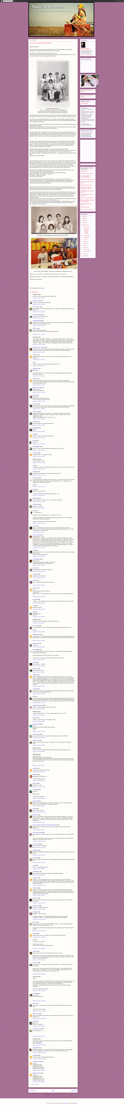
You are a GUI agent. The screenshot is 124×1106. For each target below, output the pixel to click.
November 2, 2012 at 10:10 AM (39, 919)
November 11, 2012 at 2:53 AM (39, 1000)
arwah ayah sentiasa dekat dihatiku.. (86, 231)
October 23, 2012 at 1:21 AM (39, 318)
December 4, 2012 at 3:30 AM (39, 1026)
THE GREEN (35, 789)
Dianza (34, 1003)
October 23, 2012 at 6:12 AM (39, 640)
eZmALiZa (35, 774)
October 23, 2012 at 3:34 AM (39, 571)
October (86, 228)
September (86, 235)
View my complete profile (86, 54)
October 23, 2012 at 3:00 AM (39, 556)
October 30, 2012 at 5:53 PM (39, 868)
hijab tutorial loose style (86, 185)
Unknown (35, 354)
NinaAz (34, 662)
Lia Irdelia (35, 993)
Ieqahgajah (35, 911)
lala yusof (35, 783)
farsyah (34, 440)
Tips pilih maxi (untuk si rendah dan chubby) (86, 188)
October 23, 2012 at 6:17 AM (39, 659)
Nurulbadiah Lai (86, 48)
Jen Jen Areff (36, 411)
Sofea (34, 605)
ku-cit (34, 865)
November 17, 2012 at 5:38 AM (39, 1011)
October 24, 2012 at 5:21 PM (39, 798)
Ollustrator (66, 1103)
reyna (34, 550)
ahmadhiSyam (36, 871)
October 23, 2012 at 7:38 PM (39, 771)
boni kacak (35, 599)
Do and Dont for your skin (87, 173)
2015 (84, 218)
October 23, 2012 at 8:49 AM (39, 721)
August (85, 237)
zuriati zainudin (36, 734)
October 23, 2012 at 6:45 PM (39, 751)
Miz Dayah (35, 471)
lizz (33, 465)
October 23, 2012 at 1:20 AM (39, 311)
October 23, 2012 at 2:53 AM (39, 547)
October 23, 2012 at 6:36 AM (39, 665)
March (85, 247)
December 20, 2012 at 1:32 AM (39, 1045)
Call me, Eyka (36, 625)
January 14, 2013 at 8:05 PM (39, 1081)
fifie (33, 696)
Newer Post (32, 1090)
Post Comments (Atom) (56, 1094)
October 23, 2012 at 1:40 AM (39, 376)
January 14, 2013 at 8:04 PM (39, 1070)
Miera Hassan (36, 643)
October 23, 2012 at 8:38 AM (39, 708)
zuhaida (34, 808)
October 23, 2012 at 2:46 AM (39, 523)
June (85, 241)
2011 (84, 253)
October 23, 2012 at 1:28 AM (39, 352)
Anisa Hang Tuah (36, 300)
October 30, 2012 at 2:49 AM (39, 855)
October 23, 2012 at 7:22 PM (39, 765)
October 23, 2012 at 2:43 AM (39, 507)
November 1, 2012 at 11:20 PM (39, 902)
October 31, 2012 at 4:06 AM (39, 875)
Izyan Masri (35, 850)
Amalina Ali (35, 898)
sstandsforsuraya (36, 534)
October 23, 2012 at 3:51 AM (39, 585)
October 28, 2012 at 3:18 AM (39, 829)
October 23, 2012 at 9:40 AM (39, 731)
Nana (34, 434)
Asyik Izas (35, 404)
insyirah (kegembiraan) (38, 705)
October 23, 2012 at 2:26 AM (39, 495)
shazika (34, 1021)
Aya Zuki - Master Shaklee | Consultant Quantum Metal (45, 825)
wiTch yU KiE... (36, 306)
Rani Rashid (35, 368)
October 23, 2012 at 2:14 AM (39, 468)
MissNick (35, 717)
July (85, 239)
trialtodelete (35, 1055)
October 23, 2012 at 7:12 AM (39, 686)
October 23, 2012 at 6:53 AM (39, 672)
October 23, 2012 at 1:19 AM (39, 298)
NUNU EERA (35, 427)
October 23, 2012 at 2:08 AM (39, 456)
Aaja (34, 611)
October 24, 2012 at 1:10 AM (39, 786)
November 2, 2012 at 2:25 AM (39, 909)
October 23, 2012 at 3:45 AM (39, 577)
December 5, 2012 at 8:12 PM (39, 1036)
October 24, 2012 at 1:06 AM (39, 780)
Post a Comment (34, 1084)
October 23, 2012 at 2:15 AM (39, 475)
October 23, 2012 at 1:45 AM (39, 408)
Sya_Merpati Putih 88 (37, 832)
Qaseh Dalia (35, 814)
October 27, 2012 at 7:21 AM (39, 822)
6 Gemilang (35, 452)
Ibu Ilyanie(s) (35, 801)
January (86, 251)
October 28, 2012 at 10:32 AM (39, 841)
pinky (34, 489)
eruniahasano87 (36, 843)
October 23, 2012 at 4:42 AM (39, 616)
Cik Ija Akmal (36, 504)
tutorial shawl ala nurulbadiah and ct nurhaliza (87, 200)
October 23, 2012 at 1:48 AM (39, 418)
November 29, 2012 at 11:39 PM (39, 1018)
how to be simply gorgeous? (87, 197)
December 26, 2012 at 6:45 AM (39, 1058)
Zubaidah (35, 674)
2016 (84, 216)
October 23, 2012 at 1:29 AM (39, 359)
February (86, 249)
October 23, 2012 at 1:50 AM (39, 425)
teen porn (39, 1043)
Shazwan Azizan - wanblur (38, 347)
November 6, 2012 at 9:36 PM (39, 974)
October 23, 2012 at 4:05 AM (39, 596)
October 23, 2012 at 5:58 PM (39, 745)
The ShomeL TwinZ (37, 1028)
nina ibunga (35, 574)
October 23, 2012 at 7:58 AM (39, 702)
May (85, 243)
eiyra (34, 510)
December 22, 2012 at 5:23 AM (39, 1052)
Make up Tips (84, 171)
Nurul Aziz (35, 668)
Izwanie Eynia (36, 905)
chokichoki (35, 877)
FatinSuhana (35, 498)
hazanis (34, 567)
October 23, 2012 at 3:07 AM (39, 565)
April (85, 245)
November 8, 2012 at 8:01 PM (39, 990)
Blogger (75, 1103)
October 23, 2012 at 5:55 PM (39, 737)
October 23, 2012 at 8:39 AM (39, 715)
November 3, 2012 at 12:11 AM (39, 930)
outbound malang (37, 1061)
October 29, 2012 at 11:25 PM (39, 847)
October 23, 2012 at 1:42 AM (39, 392)
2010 (84, 255)
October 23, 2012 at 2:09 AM (39, 462)
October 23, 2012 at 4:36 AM (39, 603)
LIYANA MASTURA (37, 320)
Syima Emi (35, 962)
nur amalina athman (37, 314)
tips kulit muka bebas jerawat (87, 179)
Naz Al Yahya (36, 477)
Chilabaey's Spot (36, 634)
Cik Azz (34, 922)
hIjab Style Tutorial (85, 207)
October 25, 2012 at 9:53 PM (39, 805)
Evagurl (34, 580)
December (86, 226)
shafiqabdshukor (36, 559)
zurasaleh (35, 421)
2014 (84, 220)
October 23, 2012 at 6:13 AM (39, 646)
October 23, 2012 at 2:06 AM (39, 450)
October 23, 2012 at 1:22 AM (39, 344)
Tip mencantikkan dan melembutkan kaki (86, 176)
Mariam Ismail (36, 1013)
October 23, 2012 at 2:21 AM (39, 486)
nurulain (34, 526)
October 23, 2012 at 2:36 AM (39, 501)
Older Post (74, 1090)
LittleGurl (35, 951)
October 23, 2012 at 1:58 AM (39, 437)
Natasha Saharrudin (37, 387)
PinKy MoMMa (36, 649)
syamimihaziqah (36, 724)
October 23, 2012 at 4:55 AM (39, 631)
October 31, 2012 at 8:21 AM (39, 895)
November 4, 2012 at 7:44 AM (39, 937)
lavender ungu (36, 740)
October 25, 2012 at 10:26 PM (39, 812)
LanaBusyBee (36, 1047)
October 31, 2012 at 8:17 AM (39, 885)
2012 (84, 224)
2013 (84, 222)
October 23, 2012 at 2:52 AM (39, 532)
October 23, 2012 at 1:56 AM (39, 431)
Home (53, 1090)
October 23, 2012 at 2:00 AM (39, 444)
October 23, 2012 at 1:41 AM (39, 384)
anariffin (34, 395)
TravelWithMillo (36, 446)
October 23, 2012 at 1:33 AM (39, 365)
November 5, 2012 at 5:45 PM (39, 959)
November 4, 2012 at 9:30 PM (39, 948)
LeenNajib (35, 688)
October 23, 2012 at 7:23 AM (39, 693)
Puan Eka (35, 328)
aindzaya (35, 933)
